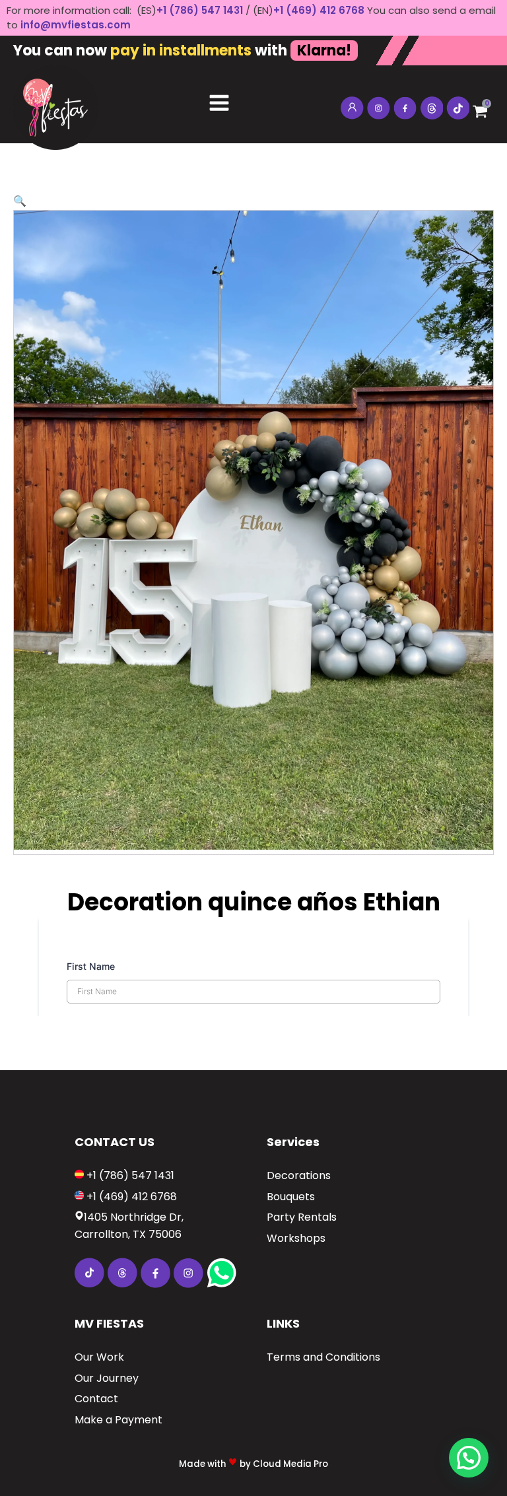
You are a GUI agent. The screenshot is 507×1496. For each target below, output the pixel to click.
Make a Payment (118, 1419)
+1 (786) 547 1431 (199, 10)
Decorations (299, 1175)
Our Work (99, 1357)
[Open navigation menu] (219, 104)
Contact (96, 1398)
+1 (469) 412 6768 (320, 10)
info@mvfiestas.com (75, 25)
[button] (19, 201)
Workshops (296, 1238)
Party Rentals (302, 1217)
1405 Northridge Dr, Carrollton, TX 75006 (129, 1225)
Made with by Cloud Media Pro (253, 1464)
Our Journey (107, 1378)
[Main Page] (55, 104)
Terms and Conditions (323, 1357)
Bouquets (291, 1196)
